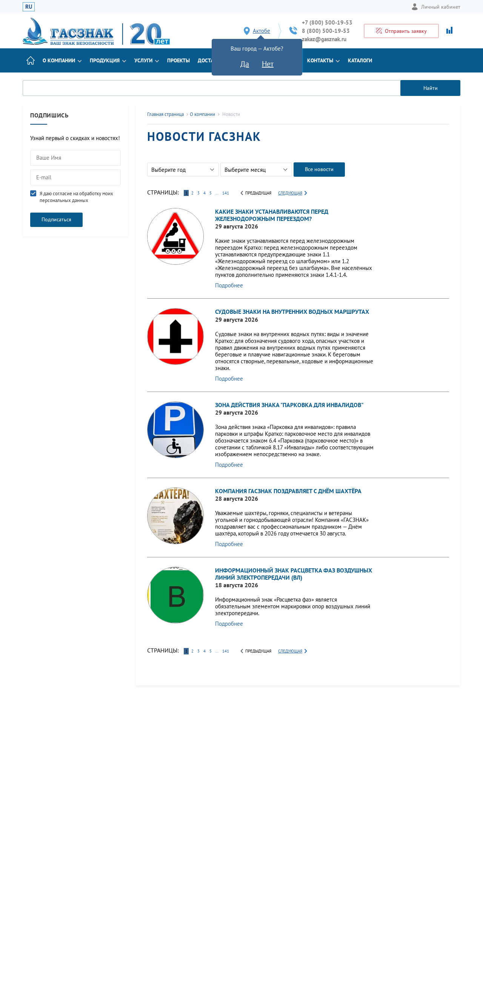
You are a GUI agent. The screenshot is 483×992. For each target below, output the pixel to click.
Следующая (290, 193)
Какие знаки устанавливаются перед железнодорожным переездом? (271, 215)
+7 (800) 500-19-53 (327, 22)
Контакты (320, 60)
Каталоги (360, 60)
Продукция (105, 60)
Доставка (210, 60)
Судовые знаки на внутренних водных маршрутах (292, 311)
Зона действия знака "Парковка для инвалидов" (289, 405)
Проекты (178, 60)
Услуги (143, 60)
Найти (430, 88)
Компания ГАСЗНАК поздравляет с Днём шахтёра (288, 491)
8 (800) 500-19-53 (326, 30)
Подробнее (229, 285)
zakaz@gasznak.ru (324, 39)
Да (244, 64)
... (216, 193)
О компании (59, 60)
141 (225, 193)
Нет (268, 64)
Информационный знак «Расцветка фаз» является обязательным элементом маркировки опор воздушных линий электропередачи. (292, 606)
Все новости (319, 169)
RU (28, 6)
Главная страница (165, 114)
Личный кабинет (440, 6)
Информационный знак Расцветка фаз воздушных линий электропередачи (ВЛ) (293, 573)
